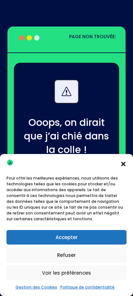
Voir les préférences (66, 272)
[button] (123, 164)
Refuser (66, 255)
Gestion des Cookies (36, 287)
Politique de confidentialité (87, 287)
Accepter (67, 237)
